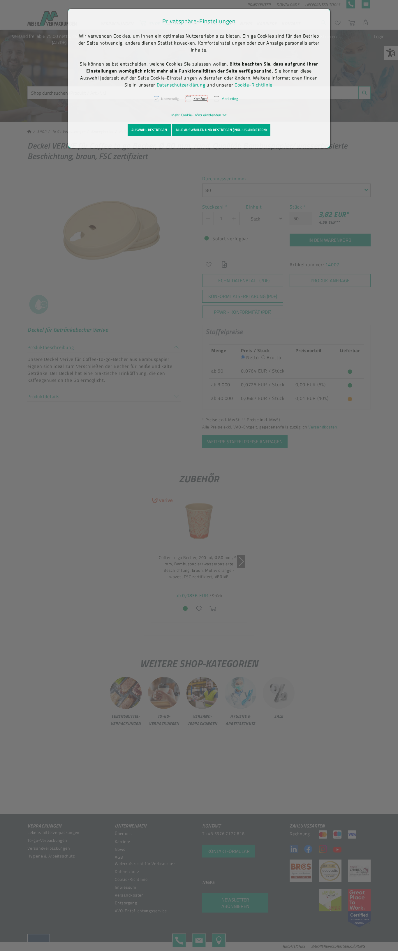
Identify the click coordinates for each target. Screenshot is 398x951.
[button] (199, 115)
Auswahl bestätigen (149, 130)
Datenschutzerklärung (181, 84)
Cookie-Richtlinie (253, 84)
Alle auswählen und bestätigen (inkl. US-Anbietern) (221, 130)
